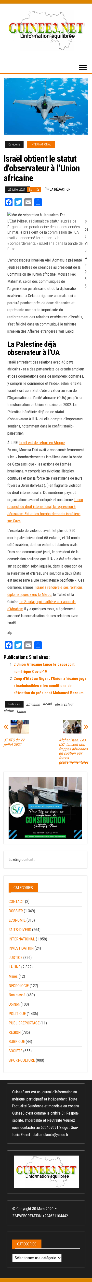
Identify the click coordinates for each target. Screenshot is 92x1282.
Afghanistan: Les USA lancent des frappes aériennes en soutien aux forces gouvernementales (73, 751)
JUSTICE (15, 957)
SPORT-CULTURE (22, 1060)
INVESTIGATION (21, 948)
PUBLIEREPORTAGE (24, 1023)
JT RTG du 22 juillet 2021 (14, 742)
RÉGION (15, 1032)
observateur (64, 704)
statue (9, 710)
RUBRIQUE (17, 1041)
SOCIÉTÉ (15, 1051)
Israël (47, 703)
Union (21, 711)
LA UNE (14, 967)
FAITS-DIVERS (20, 929)
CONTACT (16, 901)
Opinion (14, 1004)
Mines (13, 976)
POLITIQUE (17, 1013)
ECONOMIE (17, 920)
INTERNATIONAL (41, 144)
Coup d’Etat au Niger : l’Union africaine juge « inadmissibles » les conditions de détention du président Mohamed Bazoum (50, 685)
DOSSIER (16, 911)
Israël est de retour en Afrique (42, 442)
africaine (33, 704)
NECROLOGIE (19, 985)
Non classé (17, 995)
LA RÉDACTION (60, 189)
